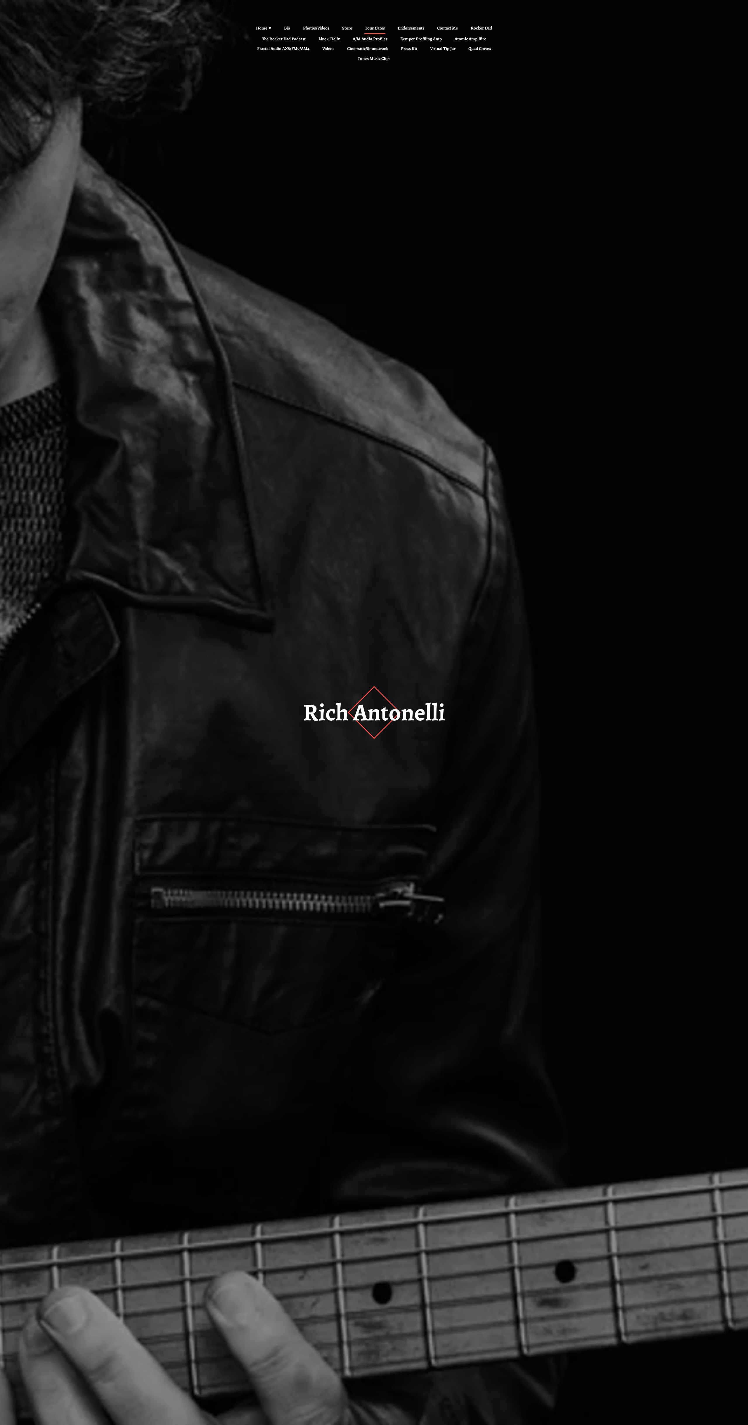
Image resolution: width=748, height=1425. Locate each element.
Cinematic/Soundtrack (367, 48)
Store (347, 28)
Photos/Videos (316, 28)
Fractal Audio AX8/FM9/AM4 (283, 48)
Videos (328, 48)
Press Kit (409, 48)
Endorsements (411, 28)
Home (261, 28)
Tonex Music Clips (374, 58)
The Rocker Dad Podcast (284, 39)
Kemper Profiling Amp (421, 39)
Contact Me (447, 28)
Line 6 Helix (329, 39)
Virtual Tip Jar (443, 48)
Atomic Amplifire (470, 39)
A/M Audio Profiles (370, 39)
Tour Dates (375, 28)
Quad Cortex (479, 48)
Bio (287, 28)
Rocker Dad (481, 28)
